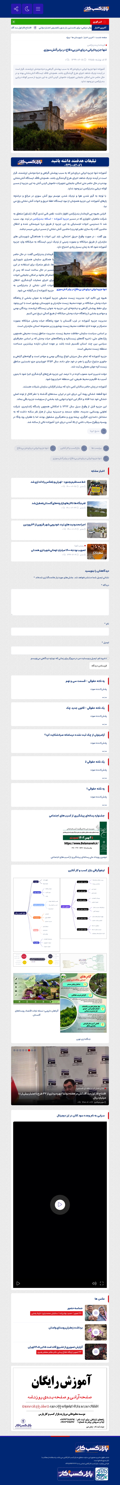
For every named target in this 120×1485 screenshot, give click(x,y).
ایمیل (105, 642)
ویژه (68, 37)
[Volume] (94, 1283)
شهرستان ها (77, 37)
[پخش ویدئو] (60, 1205)
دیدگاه (105, 585)
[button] (35, 1050)
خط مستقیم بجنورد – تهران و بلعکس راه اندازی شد (58, 482)
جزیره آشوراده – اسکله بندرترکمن (51, 219)
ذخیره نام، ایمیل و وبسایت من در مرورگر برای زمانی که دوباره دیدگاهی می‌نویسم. (68, 658)
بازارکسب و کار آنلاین (70, 448)
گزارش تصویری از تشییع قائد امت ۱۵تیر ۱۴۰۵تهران (55, 1347)
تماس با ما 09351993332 (75, 1463)
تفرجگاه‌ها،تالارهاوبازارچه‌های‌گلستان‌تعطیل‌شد (59, 503)
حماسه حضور (75, 1308)
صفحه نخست (101, 37)
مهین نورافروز (99, 1102)
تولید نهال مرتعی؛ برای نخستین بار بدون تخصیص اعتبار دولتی (90, 28)
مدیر (82, 486)
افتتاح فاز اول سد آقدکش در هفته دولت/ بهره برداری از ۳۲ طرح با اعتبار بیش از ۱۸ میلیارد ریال (62, 1096)
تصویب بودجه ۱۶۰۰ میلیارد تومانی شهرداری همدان (58, 550)
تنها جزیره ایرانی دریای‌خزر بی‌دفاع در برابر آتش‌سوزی (75, 50)
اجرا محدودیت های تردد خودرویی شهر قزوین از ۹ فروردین (54, 525)
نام (106, 624)
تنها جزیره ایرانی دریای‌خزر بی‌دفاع (33, 448)
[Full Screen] (101, 1283)
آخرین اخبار (89, 37)
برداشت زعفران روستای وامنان (66, 1328)
